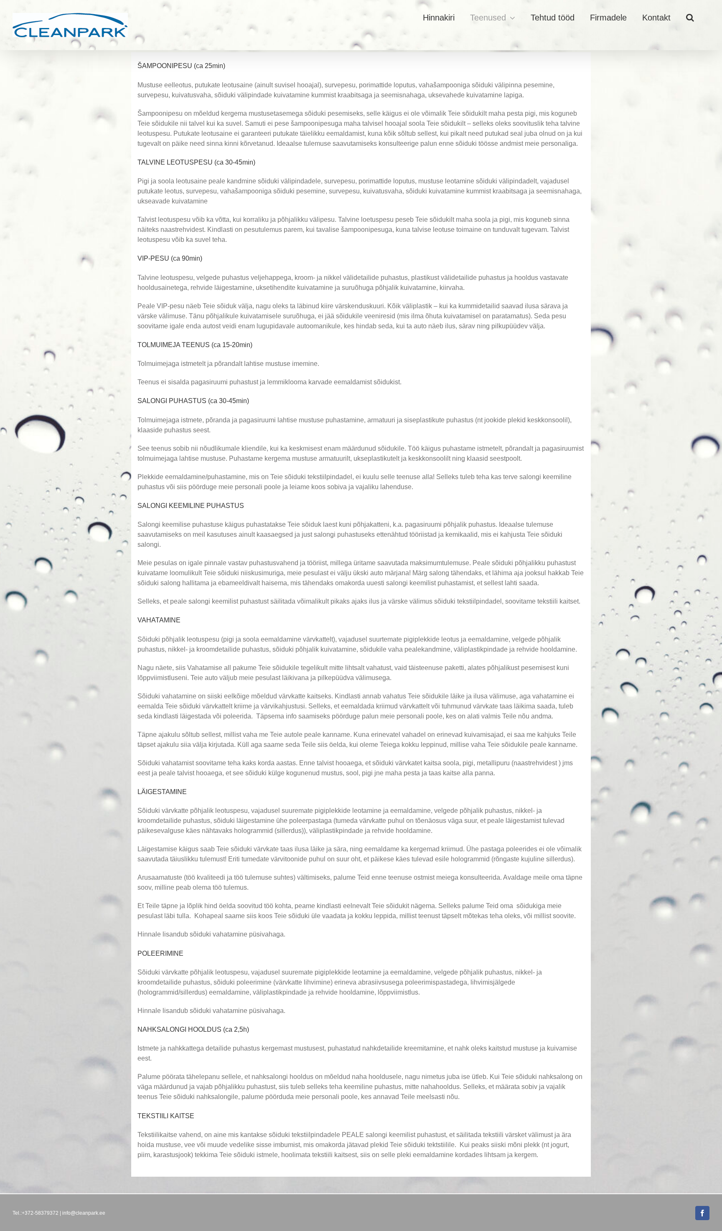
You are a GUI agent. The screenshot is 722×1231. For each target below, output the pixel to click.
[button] (690, 17)
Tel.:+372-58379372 (35, 1213)
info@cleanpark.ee (83, 1213)
